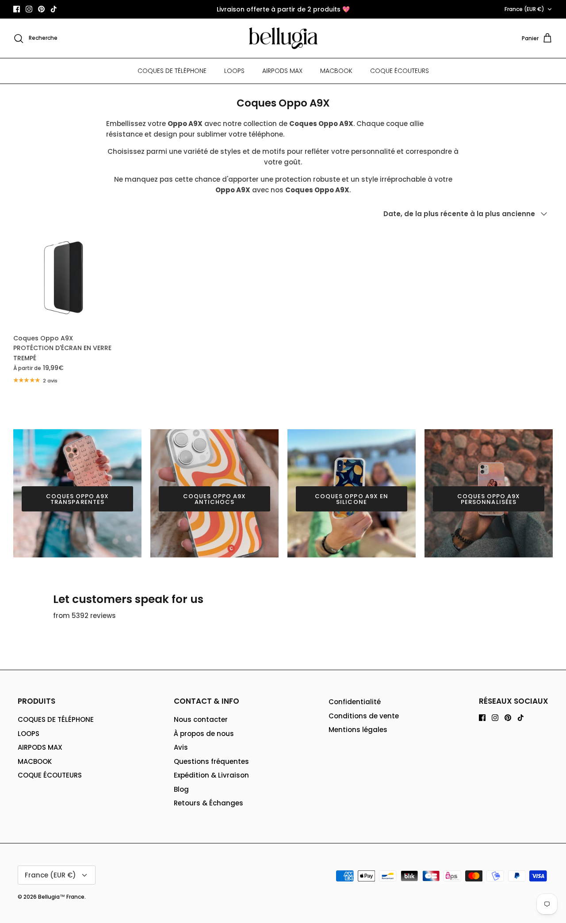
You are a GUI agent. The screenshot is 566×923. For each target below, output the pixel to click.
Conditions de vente (364, 716)
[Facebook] (16, 9)
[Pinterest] (41, 9)
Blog (181, 789)
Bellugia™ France (61, 896)
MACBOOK (336, 70)
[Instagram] (29, 9)
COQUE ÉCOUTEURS (399, 70)
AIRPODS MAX (282, 70)
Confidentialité (355, 701)
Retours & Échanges (208, 803)
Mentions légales (358, 729)
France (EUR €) (524, 9)
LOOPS (234, 70)
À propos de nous (204, 733)
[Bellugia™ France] (283, 38)
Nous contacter (201, 719)
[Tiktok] (53, 9)
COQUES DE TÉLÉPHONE (172, 70)
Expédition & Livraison (211, 775)
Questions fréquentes (211, 761)
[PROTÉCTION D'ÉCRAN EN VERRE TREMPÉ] (63, 278)
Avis (181, 747)
